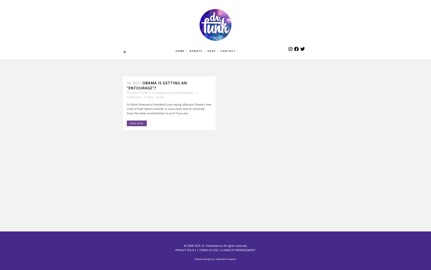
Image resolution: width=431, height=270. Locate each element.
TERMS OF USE (208, 250)
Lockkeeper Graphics (225, 259)
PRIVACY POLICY (185, 250)
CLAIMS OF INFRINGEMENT (238, 250)
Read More (137, 123)
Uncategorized (161, 93)
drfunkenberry (184, 93)
